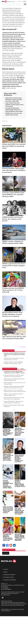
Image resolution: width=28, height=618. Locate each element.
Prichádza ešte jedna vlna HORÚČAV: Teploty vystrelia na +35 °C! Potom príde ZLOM (14, 375)
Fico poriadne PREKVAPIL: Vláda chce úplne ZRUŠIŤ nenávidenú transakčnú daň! (13, 402)
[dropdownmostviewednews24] (14, 410)
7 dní (18, 368)
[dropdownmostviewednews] (14, 366)
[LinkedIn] (14, 545)
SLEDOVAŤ (6, 553)
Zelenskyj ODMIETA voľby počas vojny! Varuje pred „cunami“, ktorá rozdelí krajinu (14, 398)
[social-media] (2, 597)
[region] (14, 2)
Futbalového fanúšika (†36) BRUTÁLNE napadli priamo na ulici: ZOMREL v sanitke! (14, 372)
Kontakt (6, 569)
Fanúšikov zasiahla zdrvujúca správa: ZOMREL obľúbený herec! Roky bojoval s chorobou (14, 387)
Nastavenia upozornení (10, 579)
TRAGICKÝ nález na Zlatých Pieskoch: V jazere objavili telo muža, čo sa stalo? (14, 359)
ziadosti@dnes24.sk (5, 594)
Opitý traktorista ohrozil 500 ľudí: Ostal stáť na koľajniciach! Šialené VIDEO (14, 379)
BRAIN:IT (9, 610)
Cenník (5, 572)
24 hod (22, 368)
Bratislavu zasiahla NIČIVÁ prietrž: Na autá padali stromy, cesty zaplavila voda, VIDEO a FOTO (14, 354)
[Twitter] (7, 545)
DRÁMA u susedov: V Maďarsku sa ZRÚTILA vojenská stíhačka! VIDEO (13, 394)
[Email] (10, 545)
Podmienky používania (9, 574)
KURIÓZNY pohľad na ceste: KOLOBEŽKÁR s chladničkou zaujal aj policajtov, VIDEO (13, 362)
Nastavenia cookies (9, 577)
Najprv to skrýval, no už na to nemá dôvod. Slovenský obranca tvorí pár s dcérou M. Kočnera (15, 390)
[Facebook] (3, 545)
